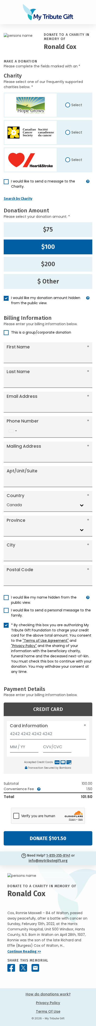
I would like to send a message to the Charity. (43, 184)
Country (15, 496)
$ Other (48, 281)
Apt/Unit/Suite (22, 471)
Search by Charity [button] (18, 199)
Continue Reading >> (24, 951)
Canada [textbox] (14, 505)
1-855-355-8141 (58, 855)
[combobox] (12, 431)
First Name (18, 347)
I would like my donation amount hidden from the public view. (45, 300)
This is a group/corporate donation (41, 332)
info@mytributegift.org (48, 861)
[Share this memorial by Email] (35, 967)
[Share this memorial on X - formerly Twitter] (23, 967)
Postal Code (20, 570)
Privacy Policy (48, 1002)
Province (16, 520)
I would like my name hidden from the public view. (44, 600)
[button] (88, 186)
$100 (48, 247)
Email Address (22, 396)
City (11, 545)
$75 (48, 229)
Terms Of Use (48, 1011)
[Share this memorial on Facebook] (11, 967)
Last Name (18, 372)
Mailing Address (24, 446)
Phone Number (23, 421)
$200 (48, 264)
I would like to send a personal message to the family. (51, 613)
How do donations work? (48, 994)
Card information (29, 726)
